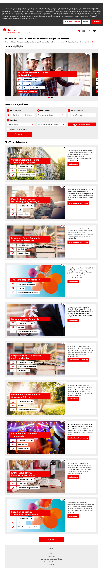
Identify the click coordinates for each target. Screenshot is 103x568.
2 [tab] (52, 98)
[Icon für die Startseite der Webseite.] (78, 30)
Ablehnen (86, 21)
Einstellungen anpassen (72, 21)
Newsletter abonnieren (51, 562)
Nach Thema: (45, 110)
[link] (36, 163)
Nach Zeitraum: (15, 110)
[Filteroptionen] (89, 30)
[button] (51, 115)
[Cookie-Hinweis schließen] (99, 6)
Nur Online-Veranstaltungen (19, 129)
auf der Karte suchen (83, 124)
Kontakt (51, 548)
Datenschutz (51, 556)
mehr (92, 42)
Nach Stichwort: (77, 110)
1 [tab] (49, 98)
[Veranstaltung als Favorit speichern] (7, 53)
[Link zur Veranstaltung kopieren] (10, 53)
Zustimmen (96, 21)
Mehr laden (51, 539)
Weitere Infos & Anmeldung (78, 203)
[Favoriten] (94, 30)
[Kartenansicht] (83, 30)
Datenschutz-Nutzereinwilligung (74, 16)
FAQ (51, 553)
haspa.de (51, 564)
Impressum (51, 551)
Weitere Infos (22, 91)
